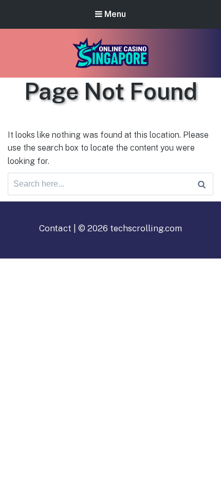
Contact (55, 228)
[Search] (201, 184)
